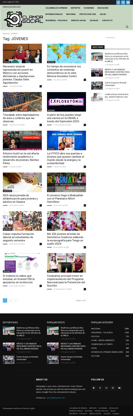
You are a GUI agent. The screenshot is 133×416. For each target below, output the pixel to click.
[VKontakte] (119, 388)
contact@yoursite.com (55, 397)
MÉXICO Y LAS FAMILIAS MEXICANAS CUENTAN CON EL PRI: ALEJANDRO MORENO (117, 72)
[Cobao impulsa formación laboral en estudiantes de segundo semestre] (22, 221)
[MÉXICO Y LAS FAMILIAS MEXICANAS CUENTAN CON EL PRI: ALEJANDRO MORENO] (97, 72)
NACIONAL (7, 62)
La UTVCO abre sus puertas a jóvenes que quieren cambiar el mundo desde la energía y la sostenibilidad (65, 158)
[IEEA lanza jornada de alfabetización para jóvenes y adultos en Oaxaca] (22, 182)
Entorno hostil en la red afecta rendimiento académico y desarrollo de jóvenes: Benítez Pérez (21, 158)
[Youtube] (128, 2)
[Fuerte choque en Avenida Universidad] (97, 86)
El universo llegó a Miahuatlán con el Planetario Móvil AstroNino (65, 198)
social (5, 86)
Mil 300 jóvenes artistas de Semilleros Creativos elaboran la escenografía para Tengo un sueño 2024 (65, 238)
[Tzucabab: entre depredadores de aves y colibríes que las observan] (22, 102)
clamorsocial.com (12, 6)
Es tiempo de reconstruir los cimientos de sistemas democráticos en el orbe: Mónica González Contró (64, 71)
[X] (123, 2)
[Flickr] (106, 388)
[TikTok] (118, 2)
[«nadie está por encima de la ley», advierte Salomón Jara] (97, 97)
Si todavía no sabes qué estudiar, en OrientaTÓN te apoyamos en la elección (19, 279)
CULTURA (51, 191)
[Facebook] (100, 388)
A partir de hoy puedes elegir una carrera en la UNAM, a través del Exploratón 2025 (64, 118)
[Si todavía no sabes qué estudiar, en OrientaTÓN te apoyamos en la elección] (22, 263)
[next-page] (16, 300)
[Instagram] (112, 388)
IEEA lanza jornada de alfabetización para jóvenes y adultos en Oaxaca (20, 198)
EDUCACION (7, 191)
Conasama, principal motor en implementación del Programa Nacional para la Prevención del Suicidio (66, 280)
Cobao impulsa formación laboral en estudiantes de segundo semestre (18, 237)
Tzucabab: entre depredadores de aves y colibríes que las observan (21, 118)
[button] (127, 27)
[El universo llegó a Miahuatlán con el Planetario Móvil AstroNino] (66, 182)
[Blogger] (93, 388)
